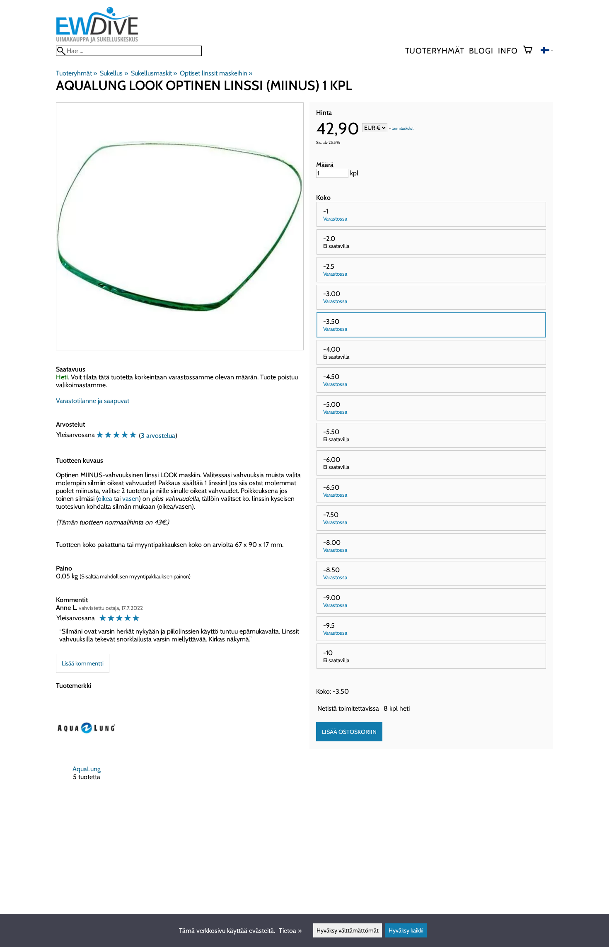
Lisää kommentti (83, 663)
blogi (481, 51)
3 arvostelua (158, 436)
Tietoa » (290, 931)
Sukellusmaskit (154, 73)
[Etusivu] (97, 42)
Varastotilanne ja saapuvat (92, 401)
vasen (130, 499)
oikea (105, 499)
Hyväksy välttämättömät (348, 930)
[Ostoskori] (531, 51)
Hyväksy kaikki (406, 930)
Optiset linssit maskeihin (216, 73)
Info (507, 51)
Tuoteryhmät (434, 51)
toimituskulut (402, 128)
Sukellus (114, 73)
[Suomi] (547, 51)
